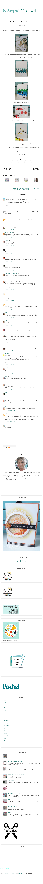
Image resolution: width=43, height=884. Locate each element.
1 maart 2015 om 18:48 (9, 317)
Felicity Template (12, 873)
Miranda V (7, 413)
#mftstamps (20, 23)
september (6, 725)
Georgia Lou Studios (22, 873)
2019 (5, 712)
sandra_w (7, 320)
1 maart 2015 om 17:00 (9, 309)
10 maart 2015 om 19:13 (10, 410)
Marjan (6, 376)
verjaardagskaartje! (12, 806)
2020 (5, 710)
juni (4, 730)
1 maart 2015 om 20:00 (9, 350)
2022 (5, 707)
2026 (5, 700)
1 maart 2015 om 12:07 (9, 253)
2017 (5, 715)
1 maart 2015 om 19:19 (9, 331)
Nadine (6, 209)
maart (5, 735)
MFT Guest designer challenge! (15, 761)
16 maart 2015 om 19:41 (10, 421)
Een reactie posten (8, 434)
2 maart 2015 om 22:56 (9, 404)
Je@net (7, 217)
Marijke (6, 334)
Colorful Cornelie (6, 873)
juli (4, 728)
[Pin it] (25, 161)
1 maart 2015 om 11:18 (9, 245)
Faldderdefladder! (12, 780)
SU (25, 23)
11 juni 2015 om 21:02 (9, 432)
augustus (6, 727)
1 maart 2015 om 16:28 (9, 300)
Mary (6, 382)
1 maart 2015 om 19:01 (9, 325)
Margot (6, 328)
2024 (5, 703)
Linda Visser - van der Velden (11, 273)
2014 (5, 740)
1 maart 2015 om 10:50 (9, 223)
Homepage (2, 867)
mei (4, 731)
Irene (6, 197)
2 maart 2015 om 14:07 (9, 380)
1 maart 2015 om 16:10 (9, 289)
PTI (24, 23)
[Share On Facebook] (17, 161)
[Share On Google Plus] (21, 161)
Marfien (6, 240)
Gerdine (7, 406)
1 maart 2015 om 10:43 (9, 215)
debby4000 (7, 367)
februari (5, 736)
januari (5, 738)
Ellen (6, 312)
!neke (6, 264)
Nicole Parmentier (9, 232)
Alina (6, 225)
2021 (5, 708)
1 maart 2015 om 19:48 (9, 344)
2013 (5, 741)
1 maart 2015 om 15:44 (9, 277)
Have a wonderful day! (13, 755)
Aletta (6, 398)
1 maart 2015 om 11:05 (9, 237)
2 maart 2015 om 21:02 (9, 396)
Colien (6, 279)
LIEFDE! (9, 799)
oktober (5, 723)
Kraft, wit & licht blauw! (13, 787)
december (6, 720)
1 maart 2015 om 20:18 (9, 364)
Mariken (7, 346)
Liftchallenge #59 (12, 812)
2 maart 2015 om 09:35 (9, 373)
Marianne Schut (8, 256)
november (6, 722)
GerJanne (7, 353)
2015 (5, 718)
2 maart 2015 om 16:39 (9, 389)
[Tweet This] (12, 161)
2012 (5, 743)
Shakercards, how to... (9, 500)
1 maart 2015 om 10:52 (9, 229)
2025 (5, 702)
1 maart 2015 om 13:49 (9, 261)
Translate (12, 447)
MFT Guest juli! (11, 767)
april (5, 733)
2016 (5, 717)
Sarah (6, 248)
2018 (5, 713)
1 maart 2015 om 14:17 (9, 270)
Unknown (7, 302)
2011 (5, 745)
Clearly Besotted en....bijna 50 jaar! (16, 774)
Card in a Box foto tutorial (14, 793)
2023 (5, 705)
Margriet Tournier (9, 292)
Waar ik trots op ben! (4, 868)
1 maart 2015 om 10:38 (9, 207)
